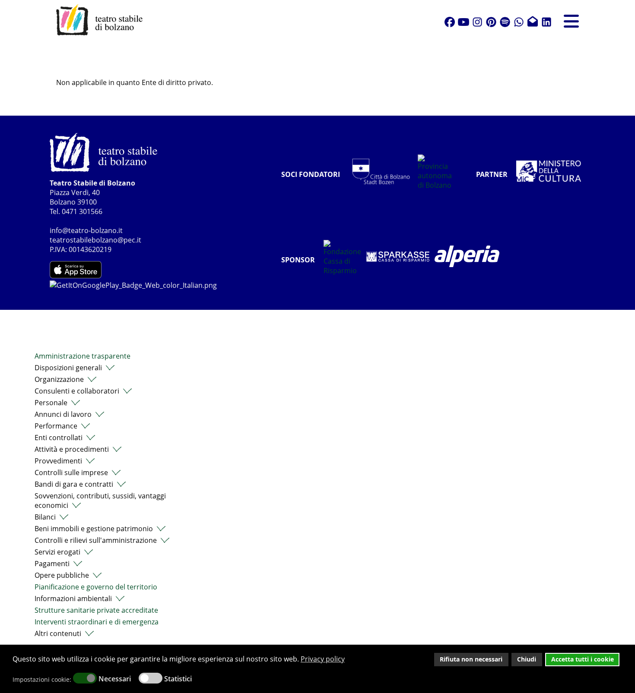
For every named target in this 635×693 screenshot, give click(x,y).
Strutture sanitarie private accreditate (96, 610)
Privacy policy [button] (323, 659)
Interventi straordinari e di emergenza (97, 622)
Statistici (178, 678)
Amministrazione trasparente (82, 356)
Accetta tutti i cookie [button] (582, 659)
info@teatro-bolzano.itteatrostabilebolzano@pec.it (95, 235)
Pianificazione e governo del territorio (96, 587)
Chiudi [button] (526, 659)
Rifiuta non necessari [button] (471, 659)
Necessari (114, 678)
